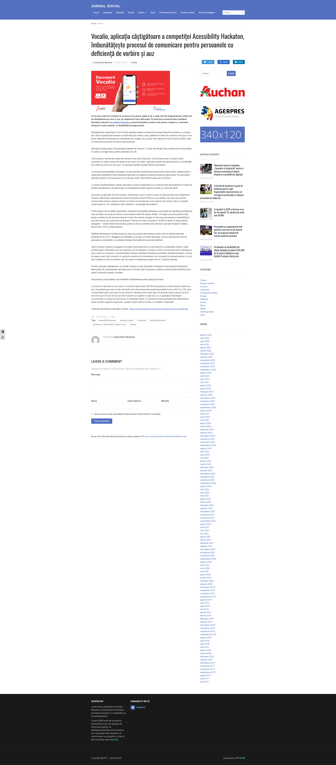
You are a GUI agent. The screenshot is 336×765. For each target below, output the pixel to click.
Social (96, 12)
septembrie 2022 (208, 483)
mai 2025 (204, 382)
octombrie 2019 (207, 593)
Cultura (203, 280)
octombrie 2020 (207, 555)
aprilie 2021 (205, 537)
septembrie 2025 (208, 369)
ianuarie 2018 (206, 659)
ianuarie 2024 (206, 432)
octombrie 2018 (207, 631)
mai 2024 (204, 420)
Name (94, 401)
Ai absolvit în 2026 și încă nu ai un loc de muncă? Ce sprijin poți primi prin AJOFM (229, 212)
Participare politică (168, 12)
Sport (152, 12)
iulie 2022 (204, 489)
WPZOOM (240, 758)
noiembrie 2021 (207, 514)
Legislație (107, 12)
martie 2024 (205, 426)
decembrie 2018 (207, 625)
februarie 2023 (207, 467)
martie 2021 (205, 540)
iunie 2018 (205, 644)
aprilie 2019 (205, 612)
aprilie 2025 (205, 385)
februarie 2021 (207, 543)
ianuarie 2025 (206, 395)
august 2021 (206, 524)
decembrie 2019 (207, 587)
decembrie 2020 (207, 549)
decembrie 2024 (207, 398)
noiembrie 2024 (207, 401)
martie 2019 (205, 615)
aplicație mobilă (126, 320)
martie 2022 (205, 502)
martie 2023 (205, 464)
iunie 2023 (205, 455)
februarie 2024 (207, 429)
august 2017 (206, 675)
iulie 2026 (204, 338)
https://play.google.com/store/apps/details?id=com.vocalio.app (158, 309)
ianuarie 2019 (206, 622)
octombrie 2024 (207, 404)
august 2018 (206, 637)
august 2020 (206, 562)
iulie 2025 (204, 376)
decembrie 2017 (207, 663)
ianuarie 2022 (206, 508)
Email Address (134, 401)
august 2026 (206, 335)
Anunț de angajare (207, 12)
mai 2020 (204, 571)
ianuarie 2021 (206, 546)
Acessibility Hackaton (119, 122)
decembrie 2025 (207, 360)
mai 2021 (204, 533)
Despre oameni (188, 12)
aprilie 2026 (205, 347)
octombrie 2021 (207, 518)
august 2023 (206, 448)
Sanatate (204, 299)
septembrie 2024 (208, 407)
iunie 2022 (205, 492)
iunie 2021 (205, 530)
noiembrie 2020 (207, 552)
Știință (131, 12)
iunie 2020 (205, 568)
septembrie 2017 (208, 672)
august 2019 (206, 600)
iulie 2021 (204, 527)
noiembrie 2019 (207, 590)
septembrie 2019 (208, 596)
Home (93, 23)
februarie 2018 (207, 656)
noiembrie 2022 (207, 477)
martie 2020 (205, 578)
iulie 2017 (204, 678)
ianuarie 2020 (206, 584)
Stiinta (203, 308)
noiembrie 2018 (207, 628)
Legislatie (204, 289)
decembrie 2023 (207, 436)
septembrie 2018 (208, 634)
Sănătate (120, 12)
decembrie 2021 (207, 511)
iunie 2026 (205, 341)
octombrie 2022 (207, 480)
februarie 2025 (207, 392)
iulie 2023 (204, 451)
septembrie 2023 (208, 445)
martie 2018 (205, 653)
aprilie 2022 (205, 499)
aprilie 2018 (205, 650)
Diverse (203, 286)
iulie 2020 (204, 565)
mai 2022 (204, 496)
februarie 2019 (207, 618)
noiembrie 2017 (207, 666)
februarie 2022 (207, 505)
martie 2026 (205, 351)
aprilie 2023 (205, 461)
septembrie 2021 (208, 521)
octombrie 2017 (207, 669)
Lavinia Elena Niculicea (103, 62)
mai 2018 (204, 647)
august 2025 (206, 373)
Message (95, 374)
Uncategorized (207, 312)
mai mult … (115, 739)
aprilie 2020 (205, 574)
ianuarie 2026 (206, 357)
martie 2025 (205, 388)
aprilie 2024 (205, 423)
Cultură (141, 12)
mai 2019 (204, 609)
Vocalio (133, 324)
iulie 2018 (204, 641)
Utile (202, 315)
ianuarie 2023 (206, 470)
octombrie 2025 (207, 366)
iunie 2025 (205, 379)
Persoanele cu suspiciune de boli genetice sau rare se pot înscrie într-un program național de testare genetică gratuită (228, 231)
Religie (203, 296)
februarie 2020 (207, 581)
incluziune (141, 320)
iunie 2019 (205, 606)
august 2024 (206, 410)
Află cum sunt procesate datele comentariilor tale (163, 436)
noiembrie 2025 (207, 363)
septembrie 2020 (208, 559)
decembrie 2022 (207, 473)
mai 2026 (204, 344)
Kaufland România (157, 320)
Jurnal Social (106, 6)
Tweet (209, 62)
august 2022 (206, 486)
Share (225, 62)
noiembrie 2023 (207, 439)
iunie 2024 (205, 417)
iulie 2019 (204, 603)
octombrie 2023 (207, 442)
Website (165, 401)
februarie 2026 (207, 354)
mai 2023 (204, 458)
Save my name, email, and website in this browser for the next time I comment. (127, 414)
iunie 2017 (205, 682)
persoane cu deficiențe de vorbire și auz (109, 324)
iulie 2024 (204, 414)
